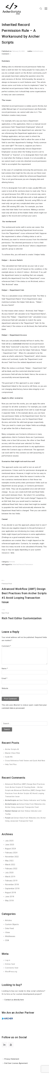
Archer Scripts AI (12, 749)
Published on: (7, 51)
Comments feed (11, 968)
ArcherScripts (38, 51)
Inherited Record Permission (23, 564)
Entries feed (10, 964)
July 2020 (9, 872)
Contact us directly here (14, 1000)
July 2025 (9, 841)
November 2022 (12, 857)
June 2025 (9, 845)
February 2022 (11, 868)
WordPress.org (11, 972)
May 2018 (9, 900)
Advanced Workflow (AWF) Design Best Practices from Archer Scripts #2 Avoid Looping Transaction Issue (25, 793)
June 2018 (9, 896)
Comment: (6, 54)
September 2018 (12, 888)
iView (7, 932)
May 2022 (9, 861)
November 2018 (12, 884)
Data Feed (9, 928)
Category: (5, 562)
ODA (7, 940)
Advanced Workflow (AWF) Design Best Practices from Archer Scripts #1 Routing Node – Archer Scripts (25, 787)
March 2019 (10, 877)
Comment (6, 646)
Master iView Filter (12, 753)
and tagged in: (7, 564)
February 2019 (11, 881)
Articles (12, 562)
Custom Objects (12, 924)
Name (5, 668)
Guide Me (9, 757)
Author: (30, 51)
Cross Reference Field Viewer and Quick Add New (25, 761)
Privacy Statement (11, 1059)
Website (5, 688)
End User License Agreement (16, 1063)
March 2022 (10, 864)
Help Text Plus (11, 764)
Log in (7, 960)
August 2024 (10, 849)
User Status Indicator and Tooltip (32, 800)
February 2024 (11, 853)
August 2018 (10, 892)
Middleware (10, 936)
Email (4, 678)
